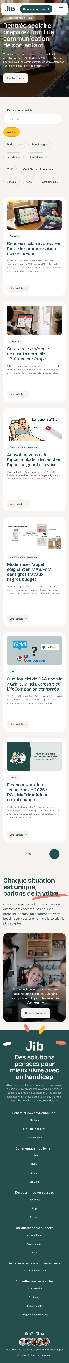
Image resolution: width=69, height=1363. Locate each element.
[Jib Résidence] (34, 1137)
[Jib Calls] (34, 1181)
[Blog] (34, 1208)
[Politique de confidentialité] (34, 1314)
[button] (60, 9)
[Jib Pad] (34, 1164)
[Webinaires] (34, 1199)
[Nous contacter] (35, 1013)
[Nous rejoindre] (34, 1288)
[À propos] (34, 1217)
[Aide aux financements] (34, 1270)
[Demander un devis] (36, 9)
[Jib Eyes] (34, 1155)
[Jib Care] (34, 1173)
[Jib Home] (34, 1120)
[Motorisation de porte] (34, 1128)
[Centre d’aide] (34, 1244)
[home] (10, 8)
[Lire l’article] (15, 78)
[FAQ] (34, 1252)
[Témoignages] (34, 1297)
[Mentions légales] (34, 1306)
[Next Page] (54, 854)
